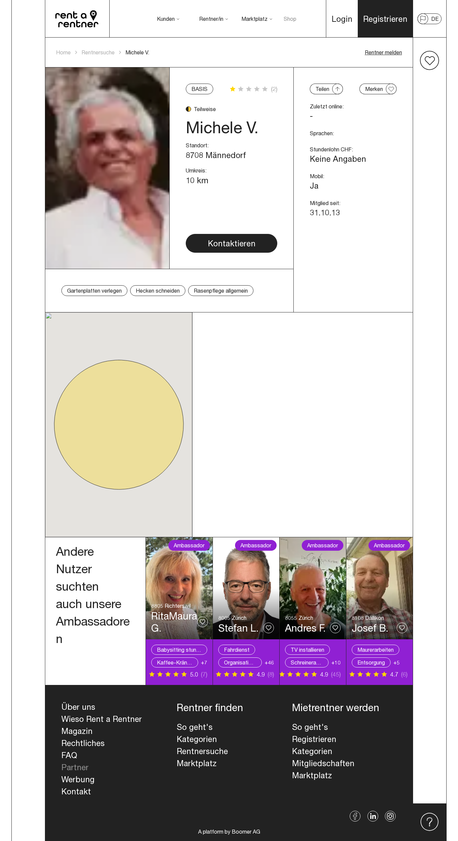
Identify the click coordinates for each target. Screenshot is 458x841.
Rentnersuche (98, 52)
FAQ (69, 755)
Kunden (166, 18)
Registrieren (314, 739)
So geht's (195, 727)
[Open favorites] (429, 60)
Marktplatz (254, 18)
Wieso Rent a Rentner (101, 719)
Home (63, 52)
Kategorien (197, 739)
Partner (75, 767)
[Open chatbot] (429, 822)
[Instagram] (390, 816)
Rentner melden (383, 52)
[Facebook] (355, 816)
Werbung (78, 779)
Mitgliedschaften (323, 763)
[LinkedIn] (373, 816)
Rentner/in (211, 18)
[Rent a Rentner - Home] (77, 19)
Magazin (77, 731)
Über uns (78, 706)
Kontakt (76, 791)
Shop (290, 18)
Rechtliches (83, 743)
